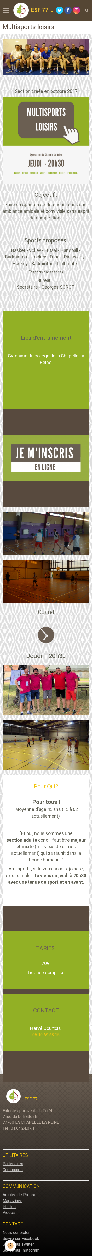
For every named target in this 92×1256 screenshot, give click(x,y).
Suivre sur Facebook (21, 1238)
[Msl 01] (46, 690)
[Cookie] (10, 1245)
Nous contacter (16, 1232)
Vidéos (9, 1212)
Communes (13, 1169)
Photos (9, 1206)
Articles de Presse (19, 1194)
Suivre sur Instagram (21, 1250)
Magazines (12, 1200)
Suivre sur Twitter (18, 1244)
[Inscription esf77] (46, 458)
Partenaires (13, 1163)
